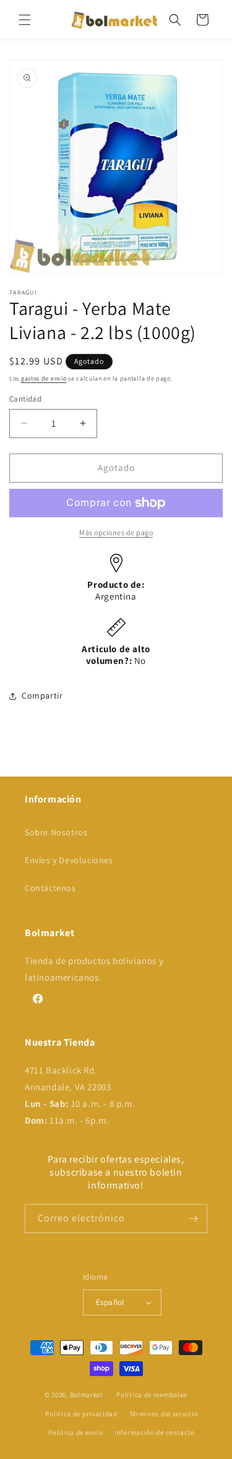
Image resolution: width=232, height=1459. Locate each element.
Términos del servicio (164, 1414)
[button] (24, 19)
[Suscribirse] (193, 1218)
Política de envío (75, 1432)
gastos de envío (44, 378)
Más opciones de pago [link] (116, 532)
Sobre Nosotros (56, 832)
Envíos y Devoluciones (69, 860)
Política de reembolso (151, 1394)
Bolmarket (86, 1394)
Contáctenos (50, 887)
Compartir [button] (42, 695)
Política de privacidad (81, 1414)
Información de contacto (154, 1432)
